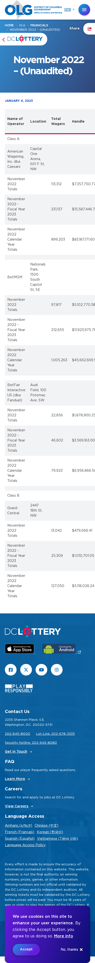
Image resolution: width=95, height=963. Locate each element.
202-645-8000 (17, 733)
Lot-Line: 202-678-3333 (55, 733)
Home (9, 25)
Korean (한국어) (50, 832)
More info (63, 936)
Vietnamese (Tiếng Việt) (57, 838)
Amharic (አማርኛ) (18, 825)
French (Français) (19, 832)
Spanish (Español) (20, 838)
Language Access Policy (25, 845)
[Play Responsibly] (19, 689)
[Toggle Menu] (84, 9)
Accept (26, 949)
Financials (39, 25)
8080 (52, 742)
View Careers (16, 806)
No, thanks (69, 949)
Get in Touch (16, 751)
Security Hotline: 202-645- (26, 742)
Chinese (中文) (46, 825)
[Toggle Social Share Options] (89, 29)
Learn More (15, 779)
